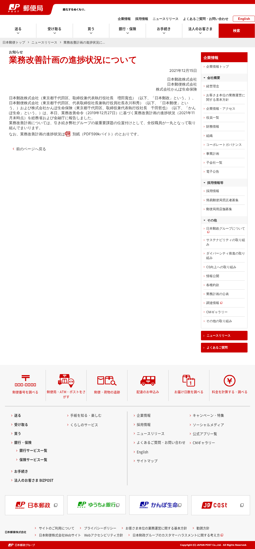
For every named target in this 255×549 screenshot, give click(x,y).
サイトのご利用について (56, 528)
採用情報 (141, 19)
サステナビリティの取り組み (225, 242)
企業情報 (124, 19)
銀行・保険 (23, 442)
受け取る (21, 424)
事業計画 (212, 153)
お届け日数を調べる (188, 391)
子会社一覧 (214, 162)
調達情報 (212, 303)
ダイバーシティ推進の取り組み (225, 255)
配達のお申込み (147, 391)
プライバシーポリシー (100, 528)
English (244, 19)
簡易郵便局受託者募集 (222, 200)
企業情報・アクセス (220, 108)
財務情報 (212, 126)
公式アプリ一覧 (205, 433)
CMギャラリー (217, 312)
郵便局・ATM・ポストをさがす (66, 394)
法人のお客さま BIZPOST (34, 480)
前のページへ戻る (31, 149)
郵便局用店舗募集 (219, 209)
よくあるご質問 (217, 347)
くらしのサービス (84, 424)
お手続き (21, 471)
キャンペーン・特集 (208, 415)
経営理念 (212, 86)
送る (17, 415)
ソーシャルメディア (208, 424)
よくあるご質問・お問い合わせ (205, 19)
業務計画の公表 (217, 294)
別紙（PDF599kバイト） (93, 134)
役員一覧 (212, 117)
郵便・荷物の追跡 (107, 392)
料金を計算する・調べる (230, 391)
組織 (209, 136)
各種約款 (212, 285)
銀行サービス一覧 (33, 450)
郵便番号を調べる (25, 392)
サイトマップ (147, 460)
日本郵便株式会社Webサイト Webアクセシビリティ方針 (81, 535)
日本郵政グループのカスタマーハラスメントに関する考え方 (176, 535)
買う (17, 433)
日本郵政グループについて (225, 228)
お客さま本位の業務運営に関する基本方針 (225, 97)
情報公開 (212, 276)
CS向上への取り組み (221, 267)
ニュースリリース (166, 19)
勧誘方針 (202, 528)
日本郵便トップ (13, 42)
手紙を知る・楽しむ (86, 415)
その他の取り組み (219, 321)
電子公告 (212, 171)
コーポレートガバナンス (224, 145)
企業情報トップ (217, 66)
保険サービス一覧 (33, 459)
